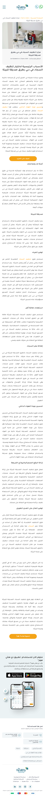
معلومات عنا (36, 781)
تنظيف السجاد (25, 259)
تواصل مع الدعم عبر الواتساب (11, 735)
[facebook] (30, 787)
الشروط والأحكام (34, 777)
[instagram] (25, 787)
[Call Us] (37, 6)
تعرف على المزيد (23, 159)
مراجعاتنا (16, 781)
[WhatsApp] (41, 6)
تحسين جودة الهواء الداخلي (30, 107)
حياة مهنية (25, 781)
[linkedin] (15, 787)
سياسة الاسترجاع (32, 779)
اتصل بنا (35, 735)
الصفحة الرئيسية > (36, 18)
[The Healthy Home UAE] (22, 7)
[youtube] (20, 787)
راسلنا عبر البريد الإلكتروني (33, 741)
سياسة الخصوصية (20, 777)
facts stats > (24, 18)
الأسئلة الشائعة (19, 779)
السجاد (31, 526)
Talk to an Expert (23, 636)
